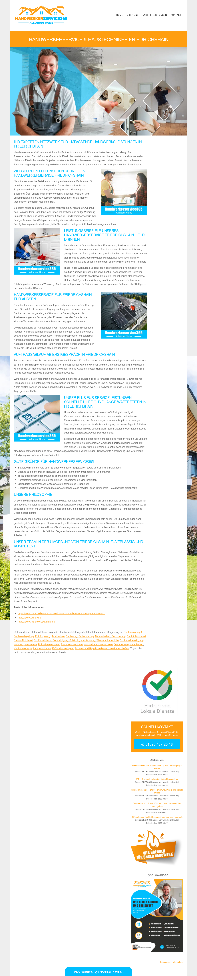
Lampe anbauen (42, 648)
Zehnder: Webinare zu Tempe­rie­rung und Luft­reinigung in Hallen (157, 767)
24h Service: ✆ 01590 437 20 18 (98, 971)
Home (119, 14)
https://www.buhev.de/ (30, 617)
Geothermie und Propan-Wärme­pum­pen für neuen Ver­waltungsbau (157, 805)
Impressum (165, 961)
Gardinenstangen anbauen (128, 644)
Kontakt (176, 14)
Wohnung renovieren (25, 644)
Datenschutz (177, 961)
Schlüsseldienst (42, 640)
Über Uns (133, 14)
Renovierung (118, 636)
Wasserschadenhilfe (107, 640)
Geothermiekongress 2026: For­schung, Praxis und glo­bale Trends (157, 791)
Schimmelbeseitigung (132, 640)
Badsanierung (86, 636)
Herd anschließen (119, 648)
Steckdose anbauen (72, 644)
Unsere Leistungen (155, 14)
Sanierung (71, 636)
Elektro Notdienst (23, 640)
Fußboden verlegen (63, 648)
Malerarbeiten (102, 636)
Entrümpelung (42, 636)
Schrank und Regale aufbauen (91, 648)
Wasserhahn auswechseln (98, 644)
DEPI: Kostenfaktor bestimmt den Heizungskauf (156, 779)
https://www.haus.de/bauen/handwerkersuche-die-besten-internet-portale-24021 (61, 613)
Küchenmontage (23, 648)
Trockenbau (58, 636)
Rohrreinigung (60, 640)
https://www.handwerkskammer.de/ (37, 621)
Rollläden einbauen (49, 644)
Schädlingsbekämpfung (82, 640)
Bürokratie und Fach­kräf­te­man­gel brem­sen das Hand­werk (157, 816)
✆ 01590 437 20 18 (157, 744)
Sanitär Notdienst (136, 636)
